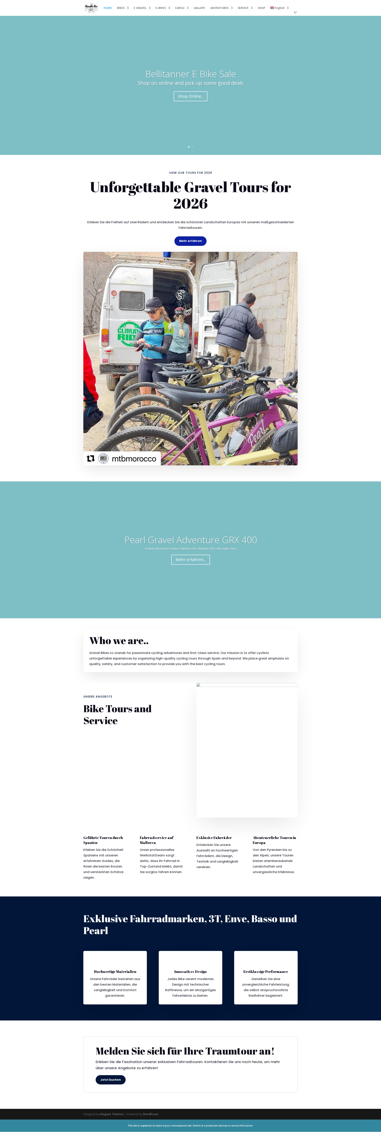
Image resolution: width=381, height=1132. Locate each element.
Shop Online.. (190, 96)
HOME (108, 8)
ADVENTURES (219, 8)
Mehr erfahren (190, 241)
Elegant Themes (112, 1114)
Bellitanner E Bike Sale (190, 74)
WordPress (150, 1114)
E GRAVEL (140, 8)
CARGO (180, 8)
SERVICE (243, 8)
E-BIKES (161, 8)
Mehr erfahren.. (191, 559)
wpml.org (161, 1125)
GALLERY (199, 8)
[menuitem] (279, 11)
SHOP (261, 8)
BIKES (121, 8)
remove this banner (242, 1125)
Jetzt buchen (110, 1080)
